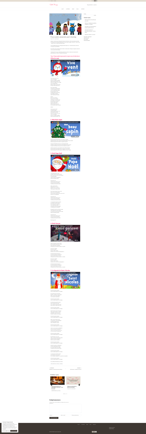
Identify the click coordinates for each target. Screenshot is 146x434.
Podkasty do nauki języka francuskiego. (55, 369)
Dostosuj (4, 430)
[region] (10, 426)
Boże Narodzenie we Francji (55, 363)
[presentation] (57, 380)
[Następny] (79, 385)
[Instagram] (95, 0)
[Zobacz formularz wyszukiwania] (49, 0)
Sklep (87, 424)
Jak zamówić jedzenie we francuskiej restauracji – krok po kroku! (57, 387)
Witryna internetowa (75, 415)
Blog (90, 424)
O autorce (51, 0)
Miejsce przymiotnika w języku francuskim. (72, 387)
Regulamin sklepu (111, 428)
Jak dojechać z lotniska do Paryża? (75, 369)
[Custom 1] (96, 0)
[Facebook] (94, 0)
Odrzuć (8, 430)
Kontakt (55, 0)
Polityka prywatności (112, 427)
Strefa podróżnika (58, 390)
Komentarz (51, 403)
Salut (79, 424)
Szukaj (85, 13)
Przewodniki (86, 39)
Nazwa (51, 415)
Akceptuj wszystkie (14, 430)
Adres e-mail (63, 415)
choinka (61, 363)
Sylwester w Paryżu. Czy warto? (90, 34)
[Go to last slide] (51, 385)
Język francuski (54, 390)
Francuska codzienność (88, 36)
